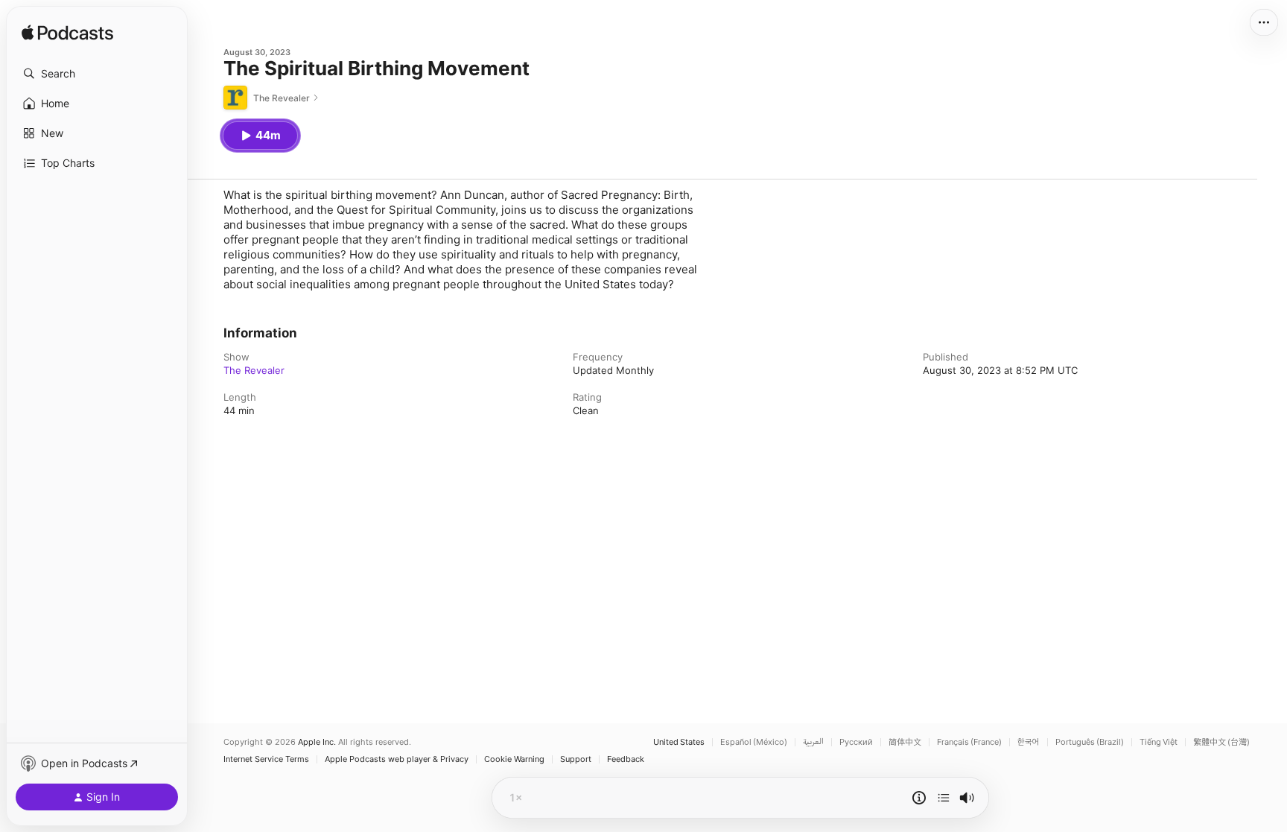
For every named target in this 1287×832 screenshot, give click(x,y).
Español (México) (753, 742)
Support (575, 759)
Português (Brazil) (1089, 742)
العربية (813, 742)
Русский (856, 742)
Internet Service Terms (266, 759)
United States (679, 742)
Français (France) (969, 742)
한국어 (1028, 742)
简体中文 (905, 742)
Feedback (625, 759)
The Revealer (254, 370)
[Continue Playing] (944, 797)
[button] (96, 73)
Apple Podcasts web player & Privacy (396, 759)
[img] (67, 33)
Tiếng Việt (1159, 742)
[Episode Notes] (919, 797)
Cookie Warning (514, 759)
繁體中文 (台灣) (1221, 742)
